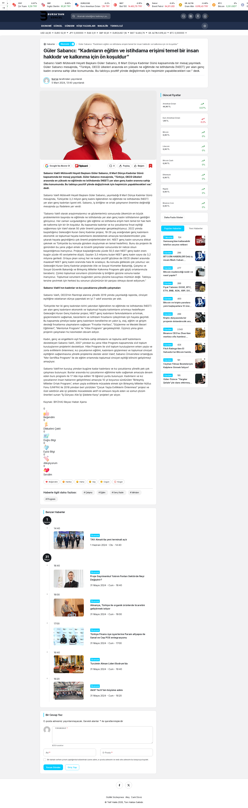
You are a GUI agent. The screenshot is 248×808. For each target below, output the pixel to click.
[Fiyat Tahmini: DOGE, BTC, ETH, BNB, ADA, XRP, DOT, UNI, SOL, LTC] (184, 287)
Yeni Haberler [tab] (196, 228)
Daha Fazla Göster (173, 217)
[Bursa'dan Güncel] (54, 15)
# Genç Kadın (118, 492)
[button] (191, 16)
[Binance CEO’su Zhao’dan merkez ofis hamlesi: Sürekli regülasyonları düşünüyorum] (184, 333)
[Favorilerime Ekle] (150, 165)
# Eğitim (102, 492)
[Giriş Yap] (198, 16)
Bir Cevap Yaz (54, 714)
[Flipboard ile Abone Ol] (81, 165)
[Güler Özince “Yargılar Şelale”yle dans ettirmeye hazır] (184, 379)
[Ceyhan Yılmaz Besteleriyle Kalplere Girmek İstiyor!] (184, 363)
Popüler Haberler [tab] (172, 228)
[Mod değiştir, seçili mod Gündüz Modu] (205, 26)
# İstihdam (134, 492)
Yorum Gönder (53, 767)
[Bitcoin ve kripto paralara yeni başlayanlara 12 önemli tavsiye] (184, 302)
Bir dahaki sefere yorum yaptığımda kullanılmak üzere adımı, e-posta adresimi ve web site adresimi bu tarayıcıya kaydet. (98, 760)
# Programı (50, 499)
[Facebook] (119, 785)
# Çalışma (88, 492)
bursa (55, 79)
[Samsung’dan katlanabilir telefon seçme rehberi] (184, 241)
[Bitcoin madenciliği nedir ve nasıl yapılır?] (184, 271)
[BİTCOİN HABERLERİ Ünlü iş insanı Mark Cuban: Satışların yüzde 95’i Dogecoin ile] (184, 256)
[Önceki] (3, 2)
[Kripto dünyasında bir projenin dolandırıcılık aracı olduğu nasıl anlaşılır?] (184, 317)
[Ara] (183, 16)
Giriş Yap (72, 767)
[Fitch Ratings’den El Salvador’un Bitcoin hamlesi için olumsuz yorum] (184, 348)
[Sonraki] (3, 7)
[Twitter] (128, 785)
